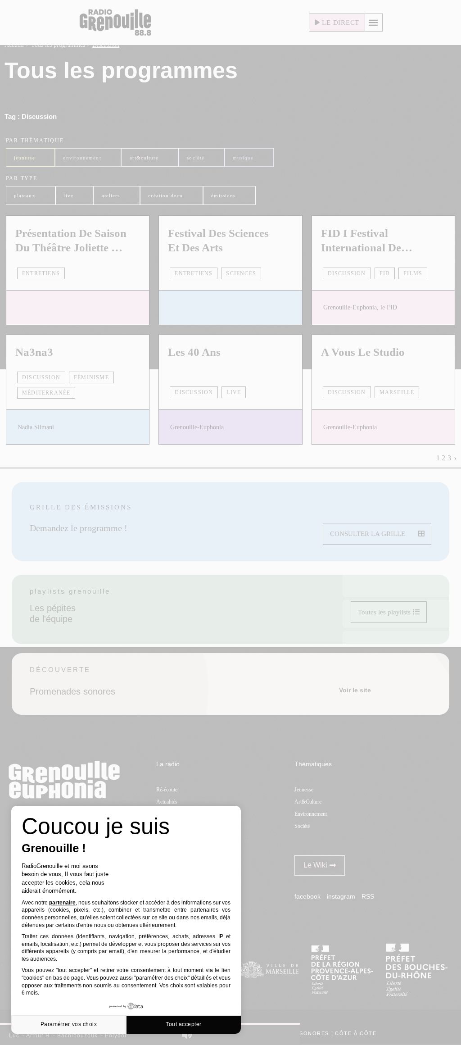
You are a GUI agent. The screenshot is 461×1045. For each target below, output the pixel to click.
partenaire (62, 903)
